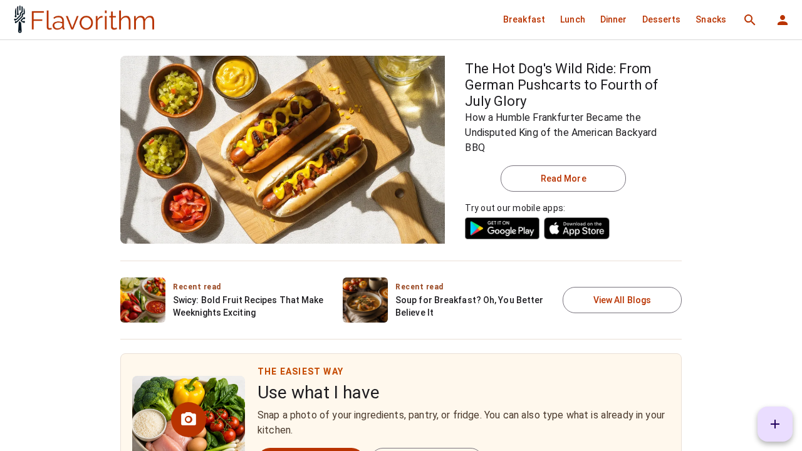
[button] (524, 19)
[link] (82, 20)
